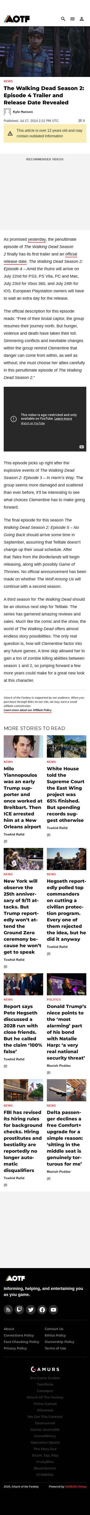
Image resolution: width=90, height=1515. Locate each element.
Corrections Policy (19, 1335)
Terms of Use (55, 1348)
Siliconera (45, 1410)
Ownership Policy (59, 1342)
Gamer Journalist (45, 1429)
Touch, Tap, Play (45, 1455)
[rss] (8, 1309)
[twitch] (19, 1309)
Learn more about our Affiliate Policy (28, 710)
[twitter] (31, 1309)
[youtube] (53, 1309)
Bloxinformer (45, 1468)
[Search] (63, 18)
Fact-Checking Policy (21, 1342)
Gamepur (45, 1391)
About (9, 1329)
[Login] (81, 18)
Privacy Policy (15, 1348)
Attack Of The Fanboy (45, 1397)
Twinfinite (45, 1384)
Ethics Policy (55, 1335)
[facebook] (42, 1309)
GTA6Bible (45, 1475)
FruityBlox (45, 1462)
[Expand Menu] (72, 18)
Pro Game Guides (45, 1378)
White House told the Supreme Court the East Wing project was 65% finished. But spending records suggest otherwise (65, 794)
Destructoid (45, 1423)
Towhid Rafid (14, 834)
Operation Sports (45, 1442)
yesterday (37, 239)
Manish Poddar (59, 1065)
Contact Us (54, 1329)
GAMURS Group (75, 1486)
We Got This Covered (45, 1417)
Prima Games (45, 1404)
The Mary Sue (45, 1449)
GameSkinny (45, 1436)
